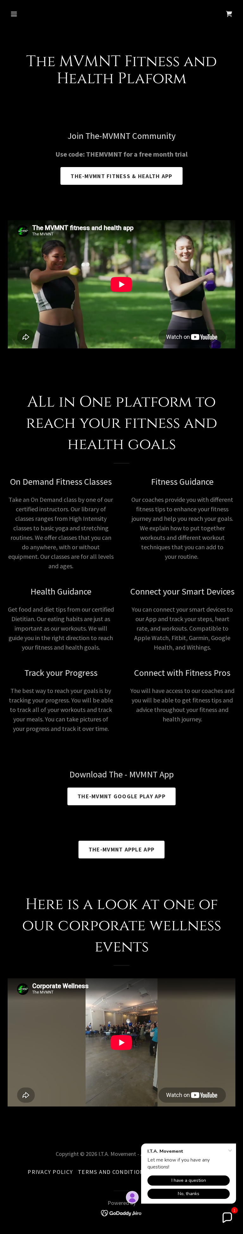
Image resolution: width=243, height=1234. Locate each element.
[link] (229, 14)
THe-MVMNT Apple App (121, 849)
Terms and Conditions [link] (112, 1171)
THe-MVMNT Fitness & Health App (121, 176)
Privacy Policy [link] (50, 1171)
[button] (34, 14)
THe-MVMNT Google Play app (121, 796)
